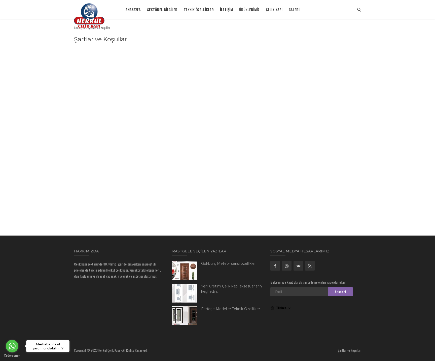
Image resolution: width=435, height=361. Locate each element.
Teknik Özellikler (199, 9)
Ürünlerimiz (249, 9)
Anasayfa (133, 9)
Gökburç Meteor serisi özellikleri (229, 263)
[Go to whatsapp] (12, 346)
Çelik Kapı (274, 9)
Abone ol (340, 291)
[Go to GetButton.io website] (12, 355)
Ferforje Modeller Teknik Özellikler (230, 309)
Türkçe (281, 307)
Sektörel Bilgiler (162, 9)
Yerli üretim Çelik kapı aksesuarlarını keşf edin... (232, 289)
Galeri (294, 9)
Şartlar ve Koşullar (349, 350)
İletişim (226, 9)
